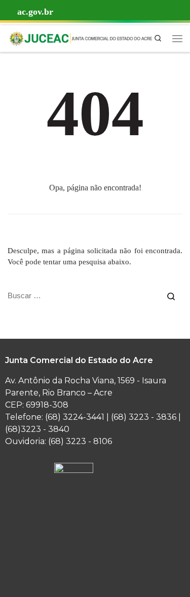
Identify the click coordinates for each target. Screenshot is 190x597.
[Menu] (177, 38)
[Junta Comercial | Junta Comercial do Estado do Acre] (80, 37)
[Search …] (171, 295)
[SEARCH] (84, 295)
